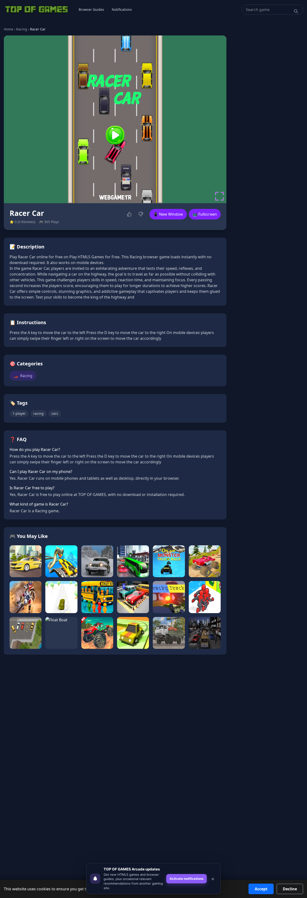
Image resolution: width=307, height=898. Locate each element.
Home (8, 29)
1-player (19, 413)
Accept (261, 889)
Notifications (122, 9)
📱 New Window (168, 214)
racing (38, 413)
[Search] (296, 11)
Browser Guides (91, 9)
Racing (21, 29)
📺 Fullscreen (205, 214)
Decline (290, 889)
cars (54, 413)
